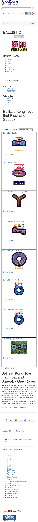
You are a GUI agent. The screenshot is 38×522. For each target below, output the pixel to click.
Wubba (9, 71)
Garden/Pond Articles (14, 485)
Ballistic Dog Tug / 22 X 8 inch (12, 339)
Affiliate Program (12, 489)
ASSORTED (11, 91)
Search (14, 13)
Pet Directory (11, 474)
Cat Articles (10, 468)
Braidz (9, 63)
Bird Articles (11, 470)
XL (8, 104)
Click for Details (8, 154)
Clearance (10, 462)
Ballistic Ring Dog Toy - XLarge (13, 309)
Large (9, 100)
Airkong (9, 59)
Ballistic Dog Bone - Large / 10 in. (14, 221)
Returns (9, 479)
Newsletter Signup (13, 491)
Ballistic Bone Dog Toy (10, 133)
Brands (9, 495)
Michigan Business (13, 493)
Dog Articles (11, 466)
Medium (9, 102)
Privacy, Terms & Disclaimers (16, 481)
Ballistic (9, 61)
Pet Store (10, 458)
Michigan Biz (20, 431)
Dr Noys (9, 65)
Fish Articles (11, 472)
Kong (8, 67)
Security (9, 483)
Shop (8, 13)
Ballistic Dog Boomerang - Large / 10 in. (16, 192)
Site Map (10, 487)
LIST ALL (10, 89)
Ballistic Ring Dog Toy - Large (12, 250)
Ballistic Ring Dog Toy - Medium (13, 280)
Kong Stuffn (10, 69)
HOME (6, 23)
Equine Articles (12, 477)
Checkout (21, 13)
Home (3, 13)
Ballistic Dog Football (10, 162)
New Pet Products (13, 460)
